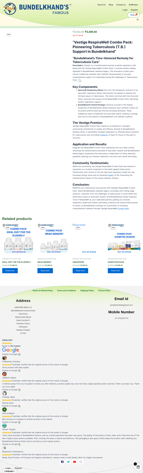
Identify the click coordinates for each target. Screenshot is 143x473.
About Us (102, 5)
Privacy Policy (104, 291)
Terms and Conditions (66, 291)
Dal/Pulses (133, 5)
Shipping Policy (87, 291)
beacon (104, 135)
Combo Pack (123, 208)
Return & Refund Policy (43, 291)
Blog (111, 5)
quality (111, 175)
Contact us (121, 5)
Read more (10, 271)
